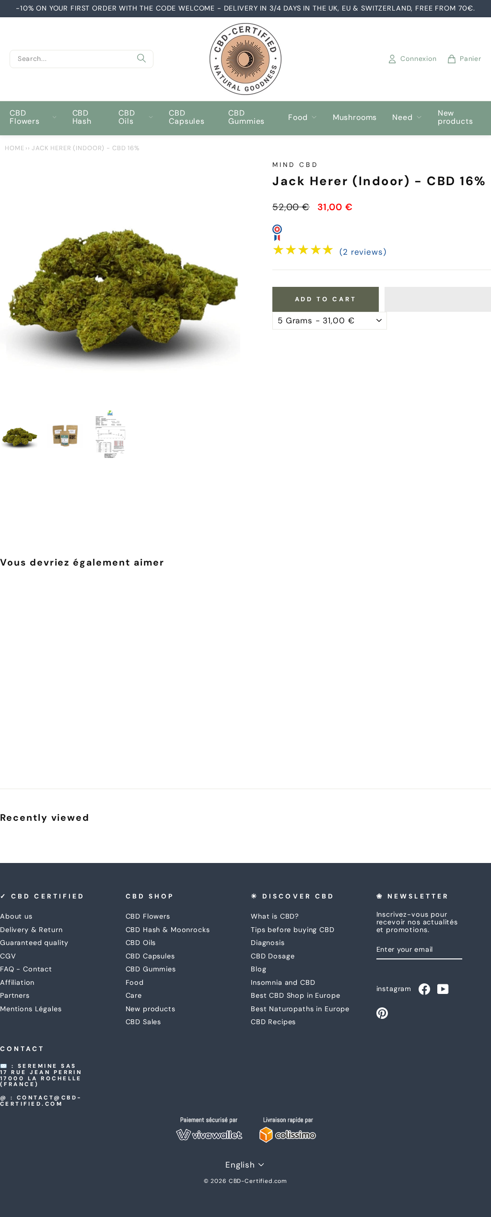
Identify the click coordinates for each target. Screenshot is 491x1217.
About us (16, 916)
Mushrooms (355, 117)
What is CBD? (275, 916)
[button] (438, 299)
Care (134, 995)
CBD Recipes (273, 1021)
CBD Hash (82, 117)
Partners (15, 995)
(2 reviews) (362, 252)
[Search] (141, 59)
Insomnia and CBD (283, 982)
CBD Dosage (273, 956)
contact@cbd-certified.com (41, 1101)
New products (455, 117)
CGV (8, 956)
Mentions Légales (31, 1008)
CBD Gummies (246, 117)
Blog (258, 969)
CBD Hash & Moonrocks (168, 929)
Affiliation (17, 982)
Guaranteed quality (34, 942)
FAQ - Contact (26, 969)
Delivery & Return (31, 929)
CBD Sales (144, 1021)
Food (297, 117)
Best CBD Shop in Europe (295, 995)
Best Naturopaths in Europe (300, 1008)
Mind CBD (295, 165)
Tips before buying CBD (293, 929)
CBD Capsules (187, 117)
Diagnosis (268, 942)
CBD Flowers (25, 117)
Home (14, 148)
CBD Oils (126, 117)
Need (402, 117)
